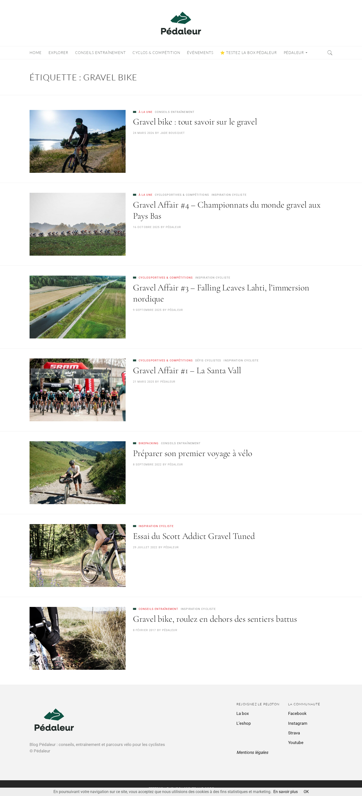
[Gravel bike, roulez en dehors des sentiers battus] (78, 638)
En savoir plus (285, 791)
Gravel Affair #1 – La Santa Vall (187, 370)
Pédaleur (173, 227)
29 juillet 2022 (145, 547)
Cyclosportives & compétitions (182, 194)
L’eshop (243, 723)
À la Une (145, 112)
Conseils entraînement (175, 112)
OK (306, 791)
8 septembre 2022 (147, 464)
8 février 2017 (144, 630)
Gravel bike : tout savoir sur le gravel (195, 121)
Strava (294, 732)
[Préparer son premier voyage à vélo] (78, 472)
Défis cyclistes (208, 360)
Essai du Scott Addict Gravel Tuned (194, 536)
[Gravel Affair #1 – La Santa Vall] (78, 389)
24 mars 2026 (143, 133)
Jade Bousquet (172, 133)
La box (242, 713)
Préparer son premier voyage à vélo (192, 453)
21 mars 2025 (143, 381)
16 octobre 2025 (146, 227)
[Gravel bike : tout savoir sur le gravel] (78, 141)
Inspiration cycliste (229, 194)
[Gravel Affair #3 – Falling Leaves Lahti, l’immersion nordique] (78, 307)
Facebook (297, 713)
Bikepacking (149, 443)
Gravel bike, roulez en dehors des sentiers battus (215, 619)
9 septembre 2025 (147, 310)
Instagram (297, 723)
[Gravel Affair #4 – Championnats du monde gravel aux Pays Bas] (78, 224)
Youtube (295, 742)
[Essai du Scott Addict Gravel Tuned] (78, 555)
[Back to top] (346, 781)
